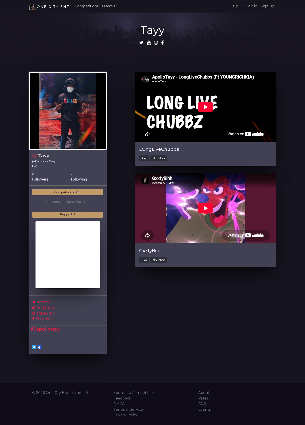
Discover (109, 6)
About (204, 393)
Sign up (268, 6)
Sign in (251, 6)
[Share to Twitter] (34, 347)
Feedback (122, 398)
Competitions (86, 6)
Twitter (43, 302)
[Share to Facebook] (39, 347)
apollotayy (47, 329)
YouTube (45, 308)
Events (204, 409)
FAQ (202, 404)
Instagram (45, 313)
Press (203, 398)
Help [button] (234, 6)
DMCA (119, 404)
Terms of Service (128, 409)
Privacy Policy (125, 415)
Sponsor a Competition (133, 393)
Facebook (44, 319)
